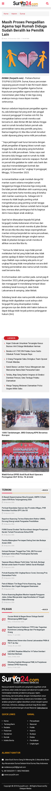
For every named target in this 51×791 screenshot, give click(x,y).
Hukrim (14, 14)
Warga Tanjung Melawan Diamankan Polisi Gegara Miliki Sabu (24, 387)
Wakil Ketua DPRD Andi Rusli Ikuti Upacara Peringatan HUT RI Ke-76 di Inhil (22, 475)
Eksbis (32, 737)
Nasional (33, 724)
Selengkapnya (42, 708)
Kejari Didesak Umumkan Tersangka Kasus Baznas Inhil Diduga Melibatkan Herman (24, 344)
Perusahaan (34, 721)
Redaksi (7, 727)
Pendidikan (34, 740)
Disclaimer (8, 734)
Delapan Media (25, 789)
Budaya (33, 734)
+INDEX (45, 490)
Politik (32, 727)
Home (6, 14)
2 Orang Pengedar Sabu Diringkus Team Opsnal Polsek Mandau (26, 360)
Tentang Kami (9, 724)
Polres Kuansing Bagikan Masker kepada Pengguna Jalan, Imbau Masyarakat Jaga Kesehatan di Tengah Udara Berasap (23, 597)
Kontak (6, 737)
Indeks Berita (9, 740)
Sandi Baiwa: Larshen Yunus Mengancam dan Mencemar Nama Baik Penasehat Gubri (25, 368)
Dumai (22, 14)
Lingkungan (34, 744)
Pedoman (8, 731)
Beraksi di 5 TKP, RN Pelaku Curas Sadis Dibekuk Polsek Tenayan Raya (23, 352)
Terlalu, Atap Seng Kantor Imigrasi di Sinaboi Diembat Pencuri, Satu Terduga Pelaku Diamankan (25, 378)
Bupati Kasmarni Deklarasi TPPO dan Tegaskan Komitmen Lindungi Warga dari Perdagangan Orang (27, 629)
